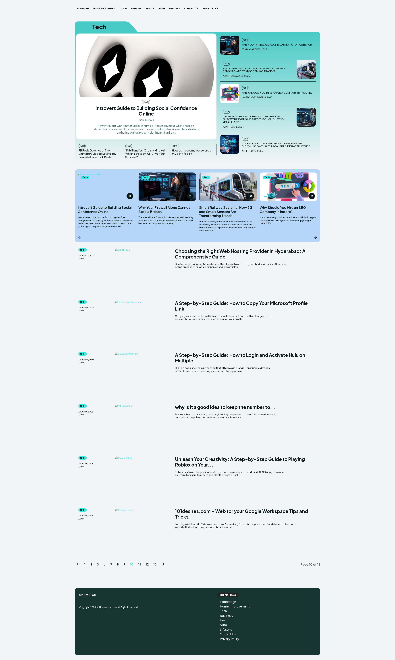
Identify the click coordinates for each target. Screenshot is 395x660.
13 (155, 564)
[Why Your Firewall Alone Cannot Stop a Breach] (229, 45)
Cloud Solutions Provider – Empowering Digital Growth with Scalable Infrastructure (276, 145)
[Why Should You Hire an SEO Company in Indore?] (229, 93)
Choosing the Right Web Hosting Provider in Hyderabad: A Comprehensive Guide (240, 254)
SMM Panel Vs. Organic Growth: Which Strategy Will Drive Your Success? (145, 154)
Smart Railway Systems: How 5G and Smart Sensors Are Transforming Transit (254, 70)
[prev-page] (80, 237)
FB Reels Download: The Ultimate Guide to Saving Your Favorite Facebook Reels (98, 154)
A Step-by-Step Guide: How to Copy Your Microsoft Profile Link (241, 306)
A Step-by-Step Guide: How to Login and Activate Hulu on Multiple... (240, 358)
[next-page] (315, 237)
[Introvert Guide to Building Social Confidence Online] (146, 66)
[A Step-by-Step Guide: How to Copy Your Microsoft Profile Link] (143, 323)
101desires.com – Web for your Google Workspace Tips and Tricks (241, 514)
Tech (146, 101)
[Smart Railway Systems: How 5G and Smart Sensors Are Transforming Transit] (306, 69)
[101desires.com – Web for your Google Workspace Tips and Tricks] (143, 531)
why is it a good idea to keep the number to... (225, 407)
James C (246, 97)
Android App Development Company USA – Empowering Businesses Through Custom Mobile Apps (253, 119)
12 (147, 564)
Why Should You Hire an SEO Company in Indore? (277, 92)
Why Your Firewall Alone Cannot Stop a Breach (277, 44)
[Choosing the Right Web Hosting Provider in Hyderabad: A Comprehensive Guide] (143, 271)
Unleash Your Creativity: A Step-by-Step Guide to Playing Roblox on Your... (240, 462)
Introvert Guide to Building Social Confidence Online (146, 111)
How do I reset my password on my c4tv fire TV (192, 152)
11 (139, 564)
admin (245, 49)
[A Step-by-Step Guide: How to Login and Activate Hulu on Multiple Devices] (143, 375)
